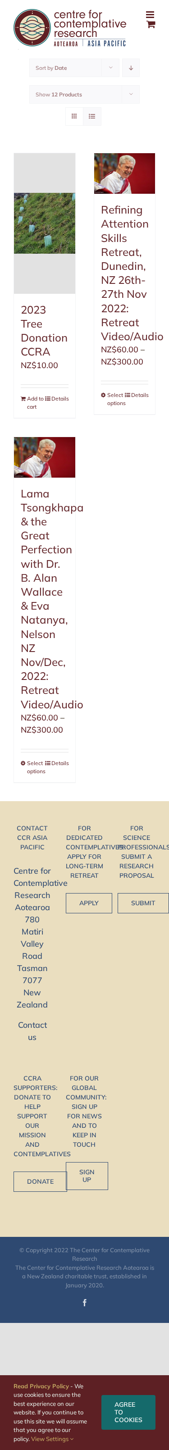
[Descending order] (131, 68)
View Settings (50, 1438)
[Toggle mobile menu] (150, 14)
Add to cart (35, 402)
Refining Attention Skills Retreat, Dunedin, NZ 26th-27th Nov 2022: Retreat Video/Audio (132, 273)
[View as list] (92, 116)
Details (60, 398)
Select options (115, 399)
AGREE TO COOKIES (128, 1412)
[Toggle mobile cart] (150, 24)
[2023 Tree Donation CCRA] (44, 223)
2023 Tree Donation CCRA (44, 331)
